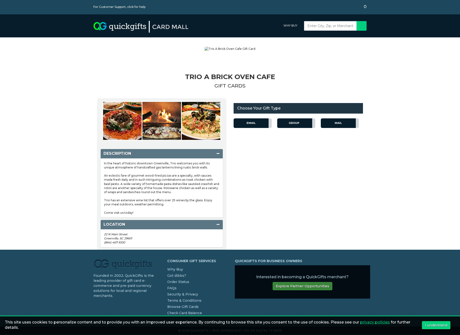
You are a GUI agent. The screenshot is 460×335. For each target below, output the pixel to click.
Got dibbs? (176, 275)
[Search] (361, 26)
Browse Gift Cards (183, 307)
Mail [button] (338, 123)
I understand (436, 325)
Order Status (178, 282)
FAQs (172, 288)
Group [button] (294, 123)
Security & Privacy (182, 294)
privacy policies (375, 322)
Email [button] (251, 123)
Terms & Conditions (184, 300)
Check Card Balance (184, 313)
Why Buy (290, 25)
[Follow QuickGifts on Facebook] (95, 305)
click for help (136, 7)
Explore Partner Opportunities (302, 286)
